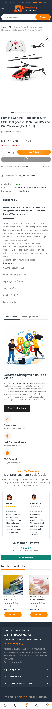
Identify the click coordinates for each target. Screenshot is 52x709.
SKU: (3, 188)
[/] (27, 697)
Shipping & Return (30, 317)
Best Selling (23, 191)
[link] (21, 579)
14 (38, 112)
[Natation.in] (27, 9)
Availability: (6, 184)
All (10, 27)
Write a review (26, 557)
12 (35, 112)
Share (48, 166)
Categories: (6, 191)
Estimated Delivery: (13, 176)
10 (31, 112)
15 (40, 112)
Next (47, 515)
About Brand (11, 317)
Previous (5, 515)
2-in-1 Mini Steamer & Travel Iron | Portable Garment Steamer (12, 598)
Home (3, 27)
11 (33, 112)
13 (36, 112)
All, (16, 191)
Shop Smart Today (40, 2)
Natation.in (22, 697)
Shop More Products (17, 408)
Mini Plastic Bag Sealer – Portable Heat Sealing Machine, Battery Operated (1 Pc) (37, 598)
